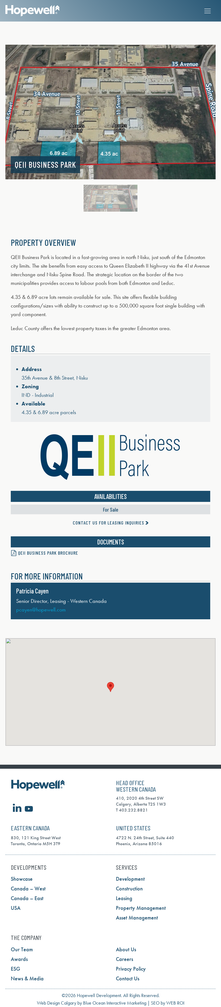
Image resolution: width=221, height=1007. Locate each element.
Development (130, 878)
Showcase (22, 878)
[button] (5, 112)
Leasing (124, 898)
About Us (126, 949)
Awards (19, 959)
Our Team (22, 949)
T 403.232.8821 (132, 810)
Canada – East (27, 898)
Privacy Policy (131, 968)
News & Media (27, 978)
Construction (129, 888)
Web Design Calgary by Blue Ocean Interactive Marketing (91, 1003)
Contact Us (127, 978)
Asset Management (137, 917)
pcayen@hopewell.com (41, 609)
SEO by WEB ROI (167, 1003)
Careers (124, 959)
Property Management (141, 907)
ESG (15, 968)
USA (15, 907)
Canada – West (28, 888)
